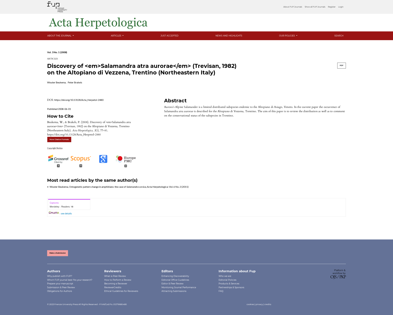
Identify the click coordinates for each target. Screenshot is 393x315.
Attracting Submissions (173, 291)
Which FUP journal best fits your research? (69, 280)
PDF (341, 65)
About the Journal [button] (59, 35)
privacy (259, 304)
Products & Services (229, 283)
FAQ (221, 291)
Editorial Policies (227, 280)
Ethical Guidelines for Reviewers (121, 291)
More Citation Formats (59, 139)
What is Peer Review (115, 276)
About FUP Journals (292, 7)
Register (332, 7)
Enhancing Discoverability (175, 276)
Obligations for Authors (59, 291)
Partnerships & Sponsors (231, 287)
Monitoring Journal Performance (178, 287)
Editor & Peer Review (172, 283)
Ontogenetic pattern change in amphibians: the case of (107, 186)
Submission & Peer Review (61, 287)
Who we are (225, 276)
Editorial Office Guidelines (175, 280)
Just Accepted (170, 35)
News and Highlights (229, 35)
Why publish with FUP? (59, 276)
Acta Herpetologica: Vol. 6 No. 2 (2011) (168, 186)
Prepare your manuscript (60, 283)
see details (66, 213)
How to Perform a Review (117, 280)
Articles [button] (116, 35)
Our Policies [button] (287, 35)
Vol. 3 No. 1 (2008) (57, 52)
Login (340, 7)
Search (338, 35)
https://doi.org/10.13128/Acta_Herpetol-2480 (78, 99)
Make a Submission (57, 253)
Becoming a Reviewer (115, 283)
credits (267, 304)
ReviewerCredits (112, 287)
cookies (250, 304)
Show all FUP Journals (315, 7)
